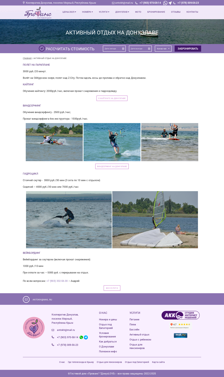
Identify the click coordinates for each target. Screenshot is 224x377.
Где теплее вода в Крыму (81, 362)
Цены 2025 (68, 11)
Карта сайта (158, 362)
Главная (27, 58)
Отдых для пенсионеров (137, 346)
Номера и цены (108, 319)
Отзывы (175, 11)
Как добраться (108, 341)
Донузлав (121, 11)
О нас (62, 362)
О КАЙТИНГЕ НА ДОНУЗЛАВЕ (112, 98)
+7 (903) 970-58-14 (150, 2)
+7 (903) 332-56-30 (57, 280)
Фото (138, 11)
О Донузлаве (106, 346)
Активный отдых (139, 334)
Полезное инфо (108, 351)
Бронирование (156, 11)
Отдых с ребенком (140, 339)
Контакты (192, 11)
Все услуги (112, 288)
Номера (87, 11)
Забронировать (188, 48)
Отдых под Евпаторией (106, 326)
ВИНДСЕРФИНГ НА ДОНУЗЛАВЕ (112, 166)
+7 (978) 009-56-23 (188, 2)
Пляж (133, 324)
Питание (134, 319)
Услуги (103, 11)
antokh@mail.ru (124, 2)
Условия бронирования (107, 334)
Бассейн (134, 329)
